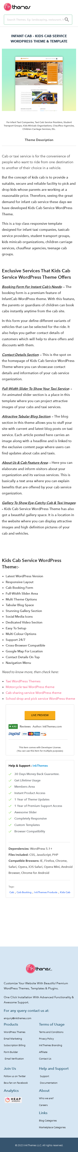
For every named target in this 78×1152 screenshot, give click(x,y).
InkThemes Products (45, 892)
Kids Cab (65, 892)
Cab (11, 892)
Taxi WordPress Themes (23, 681)
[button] (40, 715)
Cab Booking (24, 892)
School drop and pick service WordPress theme (40, 698)
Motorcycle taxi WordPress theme (30, 687)
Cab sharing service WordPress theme (34, 693)
